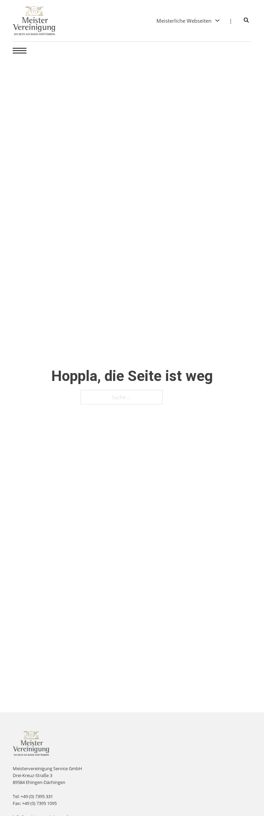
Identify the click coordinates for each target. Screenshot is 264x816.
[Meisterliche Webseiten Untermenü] (217, 20)
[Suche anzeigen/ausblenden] (246, 21)
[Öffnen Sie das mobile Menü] (19, 50)
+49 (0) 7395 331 (37, 796)
